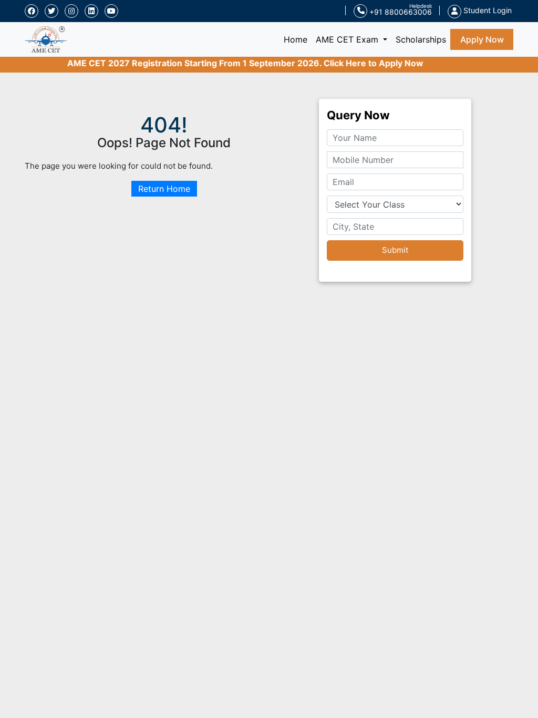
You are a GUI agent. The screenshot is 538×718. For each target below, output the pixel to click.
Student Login (486, 10)
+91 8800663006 (399, 11)
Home (298, 39)
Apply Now (482, 39)
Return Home (164, 188)
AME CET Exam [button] (348, 39)
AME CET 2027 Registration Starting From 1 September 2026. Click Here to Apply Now (238, 63)
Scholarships (421, 39)
